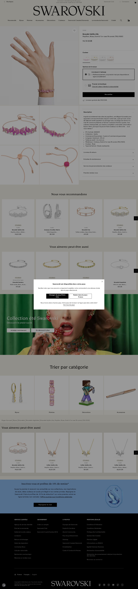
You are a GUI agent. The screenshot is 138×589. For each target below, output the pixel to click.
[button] (102, 281)
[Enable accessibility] (4, 585)
